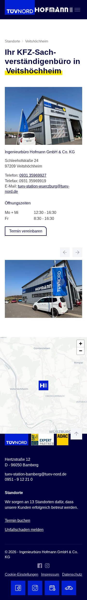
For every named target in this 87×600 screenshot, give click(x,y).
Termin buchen (17, 520)
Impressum (50, 574)
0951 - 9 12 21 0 (19, 479)
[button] (43, 385)
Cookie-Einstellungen (21, 574)
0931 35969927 (32, 175)
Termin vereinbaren (25, 231)
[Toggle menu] (77, 9)
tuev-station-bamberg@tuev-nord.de (35, 474)
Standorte (12, 41)
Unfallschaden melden (24, 530)
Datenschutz (72, 574)
